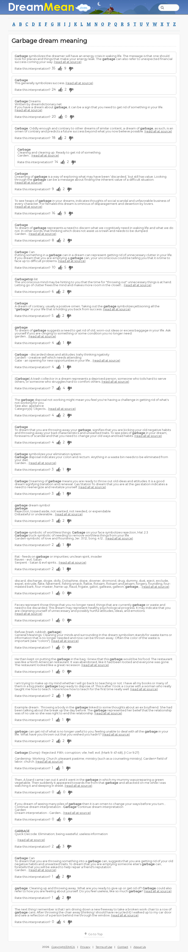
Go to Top (95, 934)
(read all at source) (67, 62)
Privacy (85, 947)
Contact (122, 947)
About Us (139, 947)
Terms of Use (104, 947)
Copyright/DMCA (63, 947)
